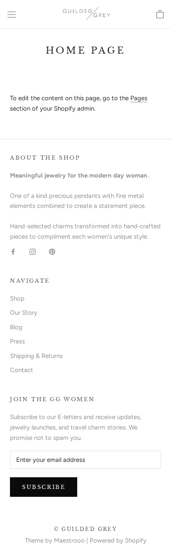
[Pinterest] (52, 252)
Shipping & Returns (36, 356)
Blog (16, 327)
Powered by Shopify (118, 540)
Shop (17, 298)
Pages (138, 98)
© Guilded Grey (85, 529)
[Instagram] (32, 252)
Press (17, 341)
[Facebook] (13, 252)
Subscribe (43, 487)
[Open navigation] (11, 14)
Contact (21, 370)
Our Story (23, 312)
